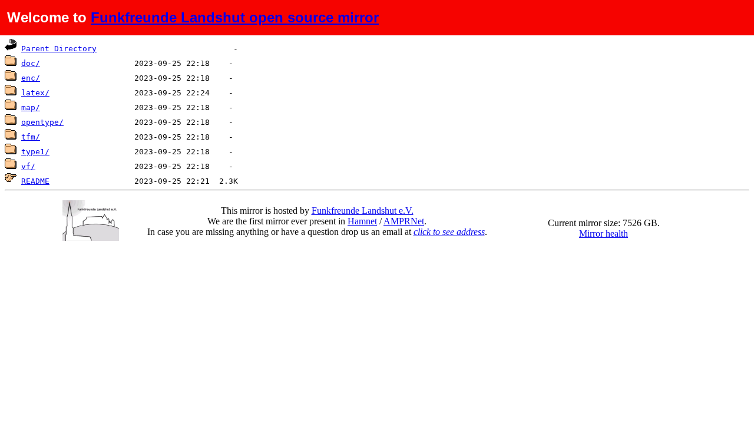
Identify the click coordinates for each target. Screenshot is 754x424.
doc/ (30, 63)
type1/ (35, 151)
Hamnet (362, 221)
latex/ (35, 92)
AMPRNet (403, 221)
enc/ (30, 78)
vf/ (28, 166)
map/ (30, 107)
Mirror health (603, 233)
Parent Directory (59, 48)
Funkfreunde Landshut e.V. (363, 211)
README (35, 181)
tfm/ (30, 136)
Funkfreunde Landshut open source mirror (235, 17)
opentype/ (42, 122)
